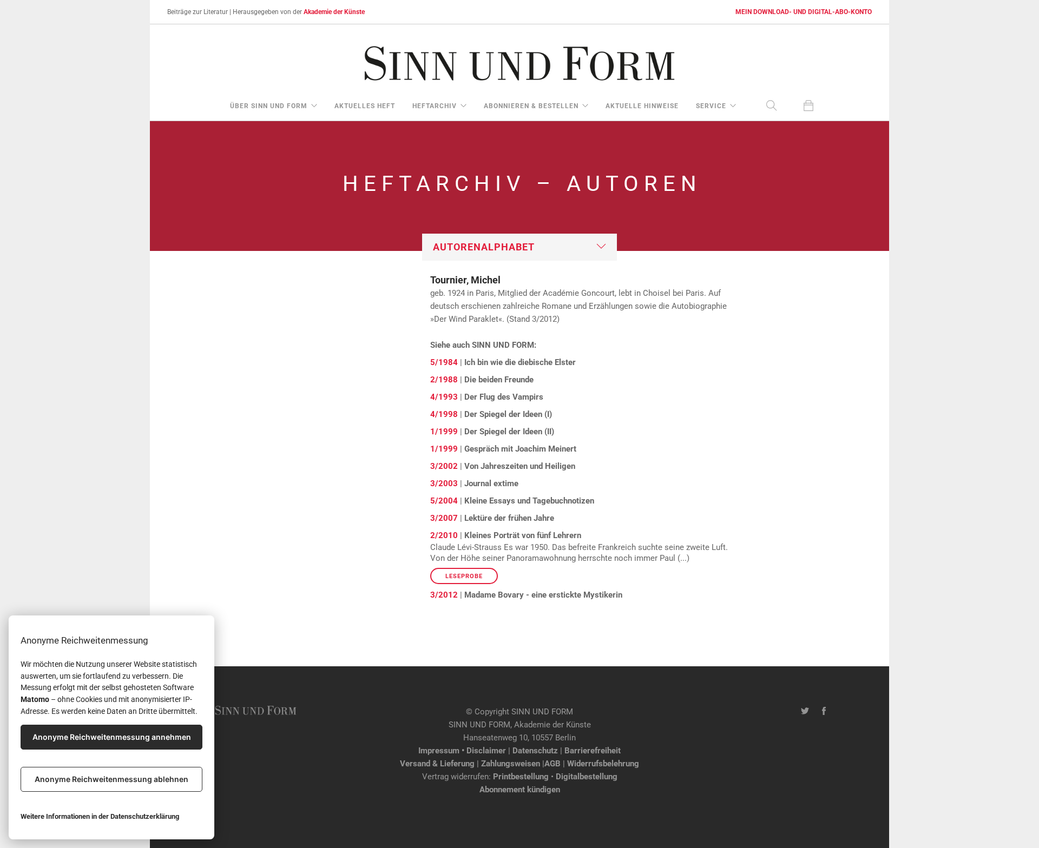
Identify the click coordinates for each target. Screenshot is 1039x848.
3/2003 (444, 483)
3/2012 (444, 595)
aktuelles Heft (364, 106)
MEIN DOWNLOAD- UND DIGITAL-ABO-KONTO (803, 12)
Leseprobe (464, 576)
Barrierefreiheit (592, 751)
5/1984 (444, 362)
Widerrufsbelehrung (603, 764)
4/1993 (444, 397)
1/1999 (444, 431)
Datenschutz (535, 751)
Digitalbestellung (586, 776)
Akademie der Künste (334, 12)
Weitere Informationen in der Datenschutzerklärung (100, 816)
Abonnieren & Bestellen (531, 106)
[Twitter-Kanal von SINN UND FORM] (805, 712)
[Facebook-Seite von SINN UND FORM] (824, 712)
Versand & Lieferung (437, 764)
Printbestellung (521, 776)
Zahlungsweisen (510, 764)
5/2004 (444, 501)
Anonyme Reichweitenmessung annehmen (111, 736)
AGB (552, 764)
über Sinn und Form (268, 106)
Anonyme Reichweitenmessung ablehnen (111, 779)
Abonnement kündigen (519, 789)
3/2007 (444, 518)
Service (711, 106)
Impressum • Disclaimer (462, 751)
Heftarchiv (434, 106)
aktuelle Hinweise (642, 106)
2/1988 (444, 380)
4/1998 (444, 414)
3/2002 (444, 466)
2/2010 (444, 535)
